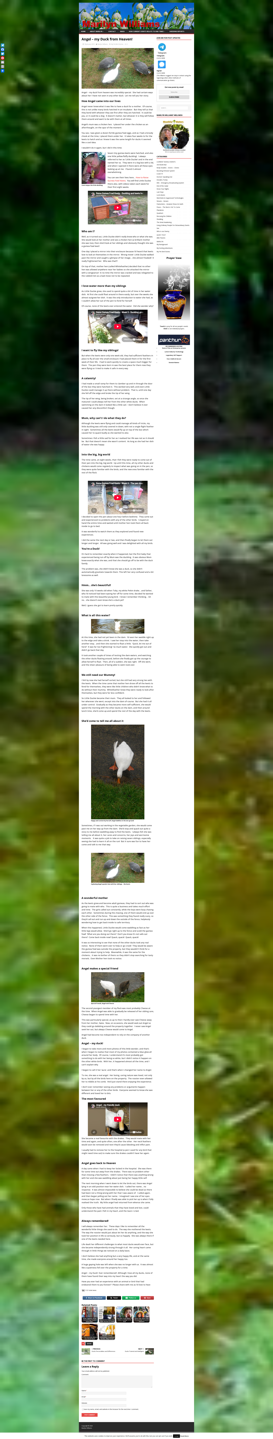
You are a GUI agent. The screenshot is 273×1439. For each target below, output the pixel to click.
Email (83, 1397)
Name (84, 1391)
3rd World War (162, 165)
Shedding (160, 219)
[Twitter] (2, 54)
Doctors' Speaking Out (164, 177)
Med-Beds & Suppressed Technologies (170, 198)
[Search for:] (174, 108)
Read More (184, 1436)
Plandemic (160, 210)
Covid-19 (160, 174)
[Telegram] (2, 45)
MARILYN (160, 242)
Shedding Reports (176, 31)
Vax (158, 228)
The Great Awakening (164, 222)
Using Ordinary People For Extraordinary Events (173, 225)
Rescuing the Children (164, 216)
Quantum (160, 213)
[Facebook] (2, 49)
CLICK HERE (161, 58)
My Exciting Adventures (165, 248)
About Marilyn (96, 31)
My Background (162, 244)
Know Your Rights (163, 189)
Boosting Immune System (166, 171)
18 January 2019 (89, 44)
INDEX (122, 31)
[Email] (2, 62)
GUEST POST (161, 235)
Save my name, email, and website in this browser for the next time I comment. (111, 1409)
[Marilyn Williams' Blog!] (136, 28)
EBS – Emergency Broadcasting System (170, 183)
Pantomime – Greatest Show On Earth (170, 204)
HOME (83, 31)
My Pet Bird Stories (117, 44)
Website (84, 1403)
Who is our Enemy (163, 231)
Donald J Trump (162, 180)
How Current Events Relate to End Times (146, 31)
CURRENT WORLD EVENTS (166, 162)
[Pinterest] (2, 58)
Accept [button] (176, 1436)
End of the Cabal (162, 186)
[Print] (2, 66)
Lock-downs (161, 195)
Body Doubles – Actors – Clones (168, 168)
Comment (85, 1374)
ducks (89, 1344)
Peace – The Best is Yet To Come (168, 207)
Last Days (160, 192)
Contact (112, 31)
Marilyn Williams (102, 44)
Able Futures (161, 238)
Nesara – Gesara (162, 201)
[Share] (2, 71)
